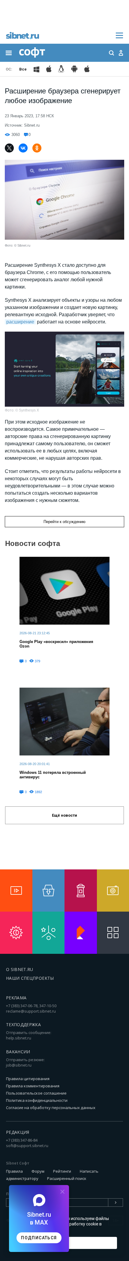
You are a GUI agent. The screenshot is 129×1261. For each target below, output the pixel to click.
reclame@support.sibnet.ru (31, 1011)
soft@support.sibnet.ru (27, 1145)
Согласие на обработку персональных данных (50, 1107)
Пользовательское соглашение (36, 1093)
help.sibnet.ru (18, 1038)
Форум (38, 1171)
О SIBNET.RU (19, 969)
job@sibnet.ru (19, 1065)
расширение (20, 321)
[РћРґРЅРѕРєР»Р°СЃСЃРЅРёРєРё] (36, 148)
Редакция (17, 1132)
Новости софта (32, 543)
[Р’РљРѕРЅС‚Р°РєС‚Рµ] (23, 148)
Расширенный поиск (66, 1178)
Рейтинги (62, 1171)
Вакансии (18, 1052)
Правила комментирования (32, 1086)
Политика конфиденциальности (37, 1100)
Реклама (16, 998)
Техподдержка (23, 1024)
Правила (14, 1171)
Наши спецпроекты (30, 978)
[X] (9, 148)
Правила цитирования (28, 1078)
